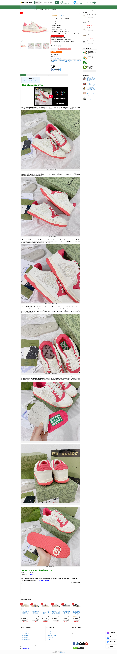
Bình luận (89, 95)
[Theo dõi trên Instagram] (77, 643)
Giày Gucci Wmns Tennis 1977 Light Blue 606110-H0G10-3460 (45, 613)
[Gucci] (53, 66)
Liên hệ (49, 639)
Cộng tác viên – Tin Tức (65, 7)
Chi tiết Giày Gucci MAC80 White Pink (29, 80)
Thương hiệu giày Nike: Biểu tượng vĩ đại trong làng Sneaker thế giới (91, 84)
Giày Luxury (29, 9)
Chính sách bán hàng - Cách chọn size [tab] (59, 75)
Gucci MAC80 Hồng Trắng (63, 60)
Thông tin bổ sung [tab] (31, 75)
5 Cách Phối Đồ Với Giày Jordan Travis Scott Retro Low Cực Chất (91, 99)
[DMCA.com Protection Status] (78, 647)
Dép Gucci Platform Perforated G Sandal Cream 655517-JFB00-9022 (25, 613)
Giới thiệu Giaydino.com (52, 631)
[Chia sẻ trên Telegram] (60, 69)
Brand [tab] (39, 75)
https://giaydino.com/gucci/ (43, 580)
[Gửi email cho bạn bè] (56, 69)
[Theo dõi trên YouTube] (86, 643)
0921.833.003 (49, 645)
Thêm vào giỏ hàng (64, 48)
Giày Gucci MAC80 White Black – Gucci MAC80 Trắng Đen (56, 612)
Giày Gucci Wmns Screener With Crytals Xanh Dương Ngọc (35, 613)
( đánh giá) (60, 15)
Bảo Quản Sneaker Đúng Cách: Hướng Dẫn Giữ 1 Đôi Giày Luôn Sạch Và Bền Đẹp (91, 79)
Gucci (60, 58)
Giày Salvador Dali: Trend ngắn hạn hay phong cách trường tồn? (91, 88)
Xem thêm (89, 71)
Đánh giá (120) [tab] (46, 75)
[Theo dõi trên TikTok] (80, 643)
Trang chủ (22, 9)
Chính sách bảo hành (26, 639)
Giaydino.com (62, 652)
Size (51, 45)
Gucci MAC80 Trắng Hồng (66, 61)
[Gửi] (57, 2)
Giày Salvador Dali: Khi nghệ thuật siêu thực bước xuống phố (91, 93)
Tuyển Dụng (50, 633)
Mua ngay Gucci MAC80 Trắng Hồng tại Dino (30, 82)
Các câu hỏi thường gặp (26, 631)
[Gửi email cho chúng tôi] (83, 643)
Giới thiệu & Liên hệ (41, 7)
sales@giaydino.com (25, 648)
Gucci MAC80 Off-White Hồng (73, 60)
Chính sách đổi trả (25, 637)
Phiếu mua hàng (51, 629)
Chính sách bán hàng (51, 7)
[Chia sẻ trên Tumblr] (58, 69)
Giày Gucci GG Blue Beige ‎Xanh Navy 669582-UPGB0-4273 (66, 613)
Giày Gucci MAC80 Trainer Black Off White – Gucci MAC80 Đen (76, 613)
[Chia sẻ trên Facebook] (52, 69)
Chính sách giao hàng (26, 635)
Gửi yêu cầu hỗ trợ (25, 633)
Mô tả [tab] (23, 75)
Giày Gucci (54, 60)
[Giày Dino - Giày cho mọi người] (26, 3)
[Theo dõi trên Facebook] (74, 643)
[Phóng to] (21, 40)
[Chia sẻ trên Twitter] (54, 69)
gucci (57, 60)
